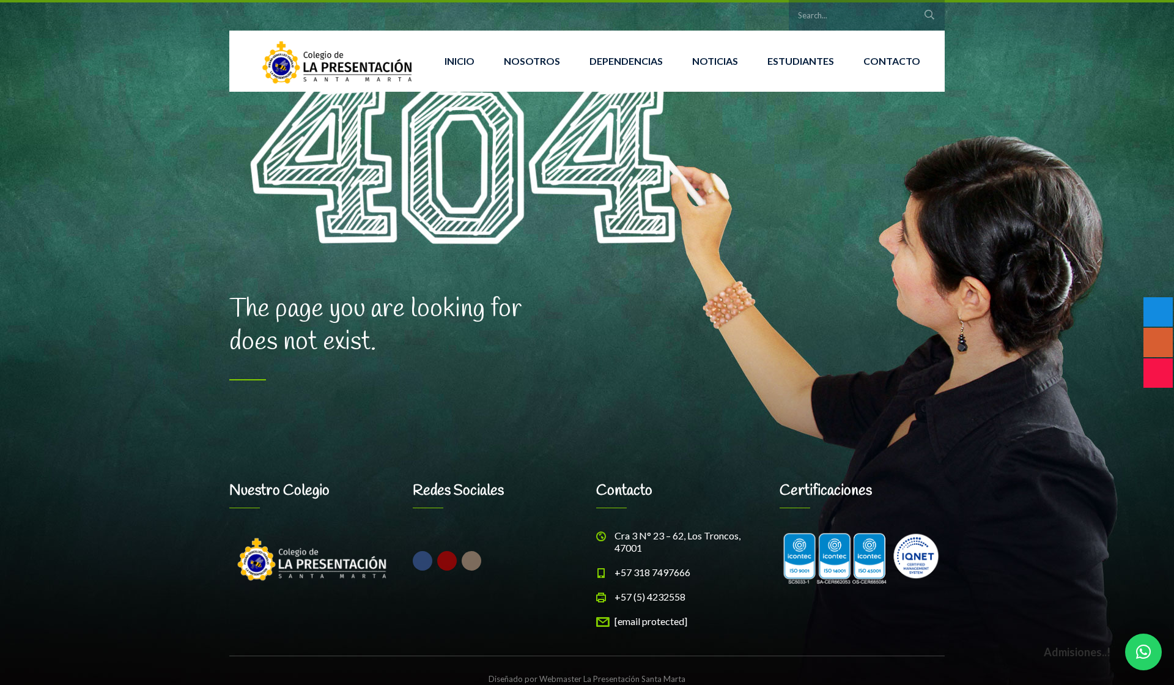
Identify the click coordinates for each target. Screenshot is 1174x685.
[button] (1143, 652)
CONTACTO (891, 61)
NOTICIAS (715, 61)
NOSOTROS (532, 61)
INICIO (459, 61)
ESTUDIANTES (800, 61)
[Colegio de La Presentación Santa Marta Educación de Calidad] (337, 61)
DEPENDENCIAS (626, 61)
